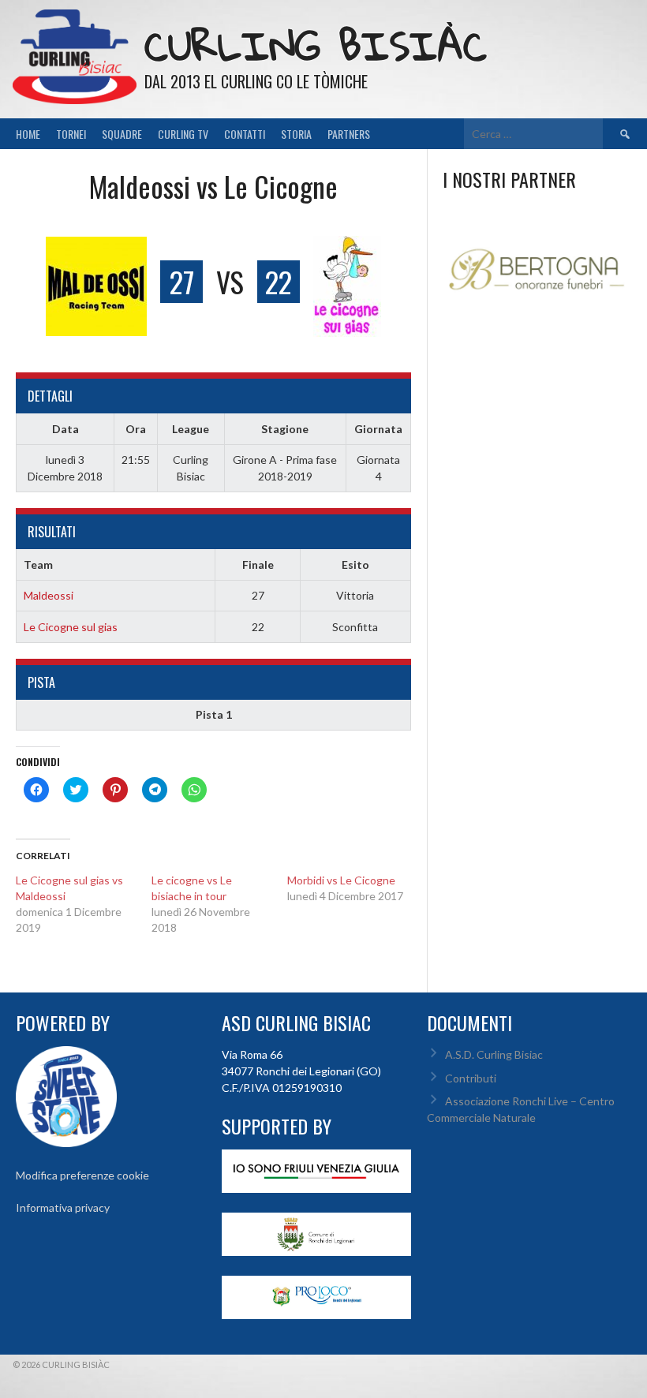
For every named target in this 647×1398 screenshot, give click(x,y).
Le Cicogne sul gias (71, 627)
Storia (296, 133)
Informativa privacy (63, 1207)
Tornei (71, 133)
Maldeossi (48, 595)
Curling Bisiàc (315, 45)
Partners (348, 133)
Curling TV (183, 133)
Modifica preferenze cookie (82, 1175)
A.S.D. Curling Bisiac (494, 1054)
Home (28, 133)
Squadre (122, 133)
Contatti (244, 133)
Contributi (470, 1078)
